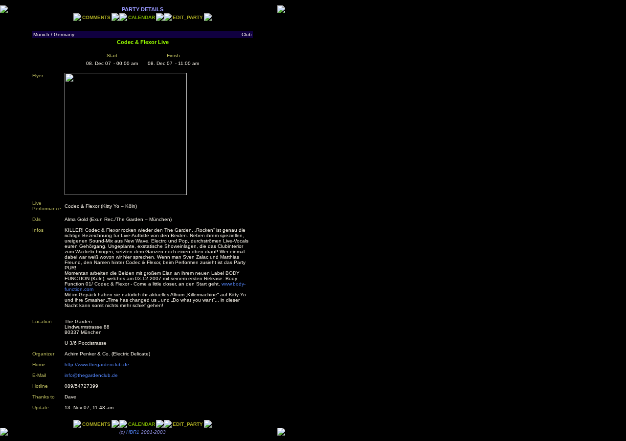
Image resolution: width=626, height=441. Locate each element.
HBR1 (132, 432)
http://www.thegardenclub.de (97, 364)
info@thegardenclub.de (91, 375)
